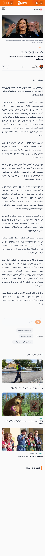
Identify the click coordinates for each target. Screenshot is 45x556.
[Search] (11, 3)
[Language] (7, 3)
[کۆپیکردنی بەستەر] (22, 52)
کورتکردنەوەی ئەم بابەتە (24, 330)
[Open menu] (3, 9)
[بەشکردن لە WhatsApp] (34, 52)
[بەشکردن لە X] (37, 52)
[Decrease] (7, 67)
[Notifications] (41, 3)
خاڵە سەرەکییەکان (26, 336)
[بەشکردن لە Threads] (26, 52)
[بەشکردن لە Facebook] (41, 52)
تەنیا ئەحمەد (35, 66)
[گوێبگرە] (22, 67)
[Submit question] (38, 322)
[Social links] (3, 2)
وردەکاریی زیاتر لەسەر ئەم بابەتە (22, 342)
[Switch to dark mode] (37, 3)
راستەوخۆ (37, 9)
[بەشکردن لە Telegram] (30, 52)
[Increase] (3, 67)
